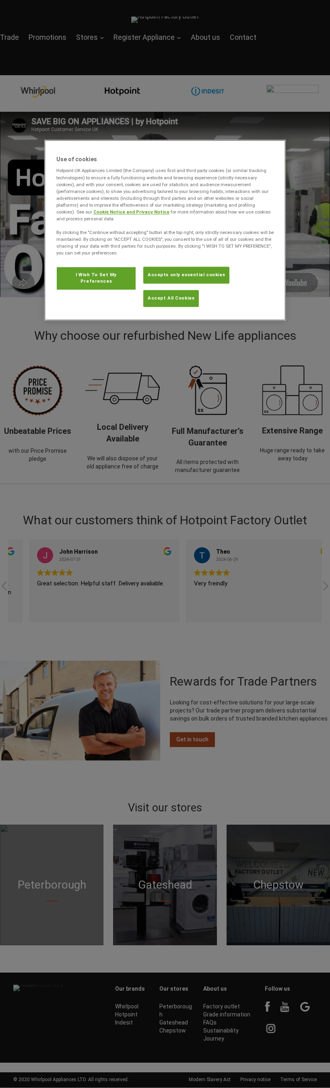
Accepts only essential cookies (186, 275)
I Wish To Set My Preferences (96, 278)
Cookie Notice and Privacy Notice (131, 212)
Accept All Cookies (171, 298)
